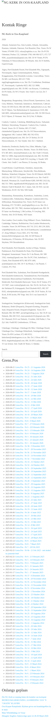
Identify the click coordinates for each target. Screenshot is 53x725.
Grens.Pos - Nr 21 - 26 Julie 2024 (28, 626)
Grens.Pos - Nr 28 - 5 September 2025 (30, 481)
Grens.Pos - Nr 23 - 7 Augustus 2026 (29, 373)
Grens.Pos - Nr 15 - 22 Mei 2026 (28, 399)
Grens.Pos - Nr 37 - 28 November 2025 (30, 449)
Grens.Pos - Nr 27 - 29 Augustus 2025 (30, 484)
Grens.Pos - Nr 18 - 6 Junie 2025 (28, 512)
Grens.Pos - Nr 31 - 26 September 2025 (30, 468)
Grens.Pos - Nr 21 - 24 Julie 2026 (28, 380)
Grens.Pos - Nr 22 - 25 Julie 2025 (28, 500)
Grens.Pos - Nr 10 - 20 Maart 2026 (28, 415)
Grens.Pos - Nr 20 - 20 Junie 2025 (28, 506)
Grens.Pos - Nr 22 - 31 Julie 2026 (28, 377)
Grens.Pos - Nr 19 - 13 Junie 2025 (28, 509)
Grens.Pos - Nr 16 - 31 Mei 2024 (28, 642)
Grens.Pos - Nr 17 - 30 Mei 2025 (28, 516)
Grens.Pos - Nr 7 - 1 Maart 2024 (27, 670)
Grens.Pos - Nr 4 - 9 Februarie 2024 (29, 680)
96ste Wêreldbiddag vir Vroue (13, 713)
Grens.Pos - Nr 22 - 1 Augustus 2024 (29, 623)
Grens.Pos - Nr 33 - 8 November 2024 (30, 588)
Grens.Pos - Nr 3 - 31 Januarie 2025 (29, 566)
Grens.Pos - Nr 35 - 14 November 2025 (30, 456)
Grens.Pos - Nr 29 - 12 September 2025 (30, 475)
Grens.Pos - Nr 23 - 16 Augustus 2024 (30, 620)
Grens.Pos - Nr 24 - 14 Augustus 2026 (30, 370)
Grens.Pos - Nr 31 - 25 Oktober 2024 (29, 594)
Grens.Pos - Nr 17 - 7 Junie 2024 (28, 639)
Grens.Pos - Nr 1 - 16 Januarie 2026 (29, 443)
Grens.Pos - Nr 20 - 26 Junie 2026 (28, 383)
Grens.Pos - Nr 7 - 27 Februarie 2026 (29, 424)
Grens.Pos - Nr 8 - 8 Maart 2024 (27, 667)
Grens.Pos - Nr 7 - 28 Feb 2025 (27, 547)
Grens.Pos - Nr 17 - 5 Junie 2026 (28, 392)
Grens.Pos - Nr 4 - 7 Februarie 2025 (29, 563)
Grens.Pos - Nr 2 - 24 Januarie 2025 (29, 569)
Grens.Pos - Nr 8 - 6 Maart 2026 (27, 421)
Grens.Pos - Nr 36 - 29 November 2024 (30, 579)
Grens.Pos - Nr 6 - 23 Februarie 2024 (29, 673)
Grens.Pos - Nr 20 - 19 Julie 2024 (28, 629)
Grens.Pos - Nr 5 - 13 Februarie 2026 (29, 430)
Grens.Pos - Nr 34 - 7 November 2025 (30, 459)
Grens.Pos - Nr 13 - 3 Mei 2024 (27, 651)
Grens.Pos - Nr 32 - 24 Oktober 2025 (29, 465)
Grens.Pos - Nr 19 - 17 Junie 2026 (28, 386)
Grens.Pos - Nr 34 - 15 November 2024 (30, 585)
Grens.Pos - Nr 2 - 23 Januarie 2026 (29, 440)
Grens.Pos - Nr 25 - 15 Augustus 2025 (30, 490)
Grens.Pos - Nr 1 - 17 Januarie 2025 (29, 572)
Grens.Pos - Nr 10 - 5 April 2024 (28, 661)
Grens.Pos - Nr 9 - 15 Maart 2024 (28, 664)
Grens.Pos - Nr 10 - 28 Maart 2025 (28, 538)
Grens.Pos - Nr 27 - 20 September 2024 (30, 607)
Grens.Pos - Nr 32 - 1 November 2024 (30, 591)
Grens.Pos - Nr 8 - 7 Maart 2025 (27, 544)
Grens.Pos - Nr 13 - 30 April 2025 (28, 528)
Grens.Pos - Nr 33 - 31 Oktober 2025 (29, 462)
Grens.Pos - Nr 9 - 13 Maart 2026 (28, 418)
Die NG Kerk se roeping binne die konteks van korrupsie (24, 697)
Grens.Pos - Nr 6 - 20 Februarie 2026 (29, 427)
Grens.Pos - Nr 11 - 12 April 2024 (28, 658)
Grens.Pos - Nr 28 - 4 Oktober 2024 (29, 604)
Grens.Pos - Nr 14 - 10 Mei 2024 (28, 648)
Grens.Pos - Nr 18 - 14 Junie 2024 (28, 636)
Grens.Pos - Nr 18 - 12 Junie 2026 (28, 389)
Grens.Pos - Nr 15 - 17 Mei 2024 (28, 645)
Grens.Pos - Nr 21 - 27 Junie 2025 (28, 503)
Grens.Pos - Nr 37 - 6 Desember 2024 (30, 576)
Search (4, 349)
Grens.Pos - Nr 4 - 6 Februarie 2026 (29, 433)
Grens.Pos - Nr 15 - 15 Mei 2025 (28, 522)
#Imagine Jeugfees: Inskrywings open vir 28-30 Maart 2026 (25, 716)
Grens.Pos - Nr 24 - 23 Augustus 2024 (30, 617)
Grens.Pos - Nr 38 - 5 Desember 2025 (30, 446)
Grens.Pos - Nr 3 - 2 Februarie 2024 (29, 683)
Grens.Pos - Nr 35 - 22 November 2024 (30, 582)
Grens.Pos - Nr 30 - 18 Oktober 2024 (29, 598)
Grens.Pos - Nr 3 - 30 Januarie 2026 (29, 437)
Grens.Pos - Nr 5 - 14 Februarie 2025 (29, 560)
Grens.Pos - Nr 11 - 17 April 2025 (28, 535)
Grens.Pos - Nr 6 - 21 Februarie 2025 (29, 557)
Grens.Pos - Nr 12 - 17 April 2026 (28, 408)
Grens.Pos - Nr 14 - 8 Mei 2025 (27, 525)
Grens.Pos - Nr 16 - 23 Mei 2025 (28, 519)
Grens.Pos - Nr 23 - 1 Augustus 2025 (29, 497)
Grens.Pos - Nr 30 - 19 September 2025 (30, 471)
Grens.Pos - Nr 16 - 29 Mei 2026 (28, 396)
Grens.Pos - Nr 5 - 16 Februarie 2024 (29, 677)
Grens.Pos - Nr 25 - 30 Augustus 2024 (30, 613)
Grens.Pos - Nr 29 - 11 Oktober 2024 (29, 601)
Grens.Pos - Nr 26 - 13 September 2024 (30, 610)
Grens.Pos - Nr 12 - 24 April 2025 (28, 531)
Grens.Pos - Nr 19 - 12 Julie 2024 (28, 632)
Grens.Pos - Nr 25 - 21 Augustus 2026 (30, 367)
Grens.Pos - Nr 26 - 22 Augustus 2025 (30, 487)
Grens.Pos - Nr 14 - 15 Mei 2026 (28, 402)
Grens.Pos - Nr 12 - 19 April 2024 (28, 655)
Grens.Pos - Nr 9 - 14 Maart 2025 (28, 541)
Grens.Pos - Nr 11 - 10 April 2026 (28, 411)
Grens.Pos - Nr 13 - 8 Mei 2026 (27, 405)
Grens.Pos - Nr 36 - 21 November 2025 (30, 452)
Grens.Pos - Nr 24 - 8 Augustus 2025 (29, 493)
